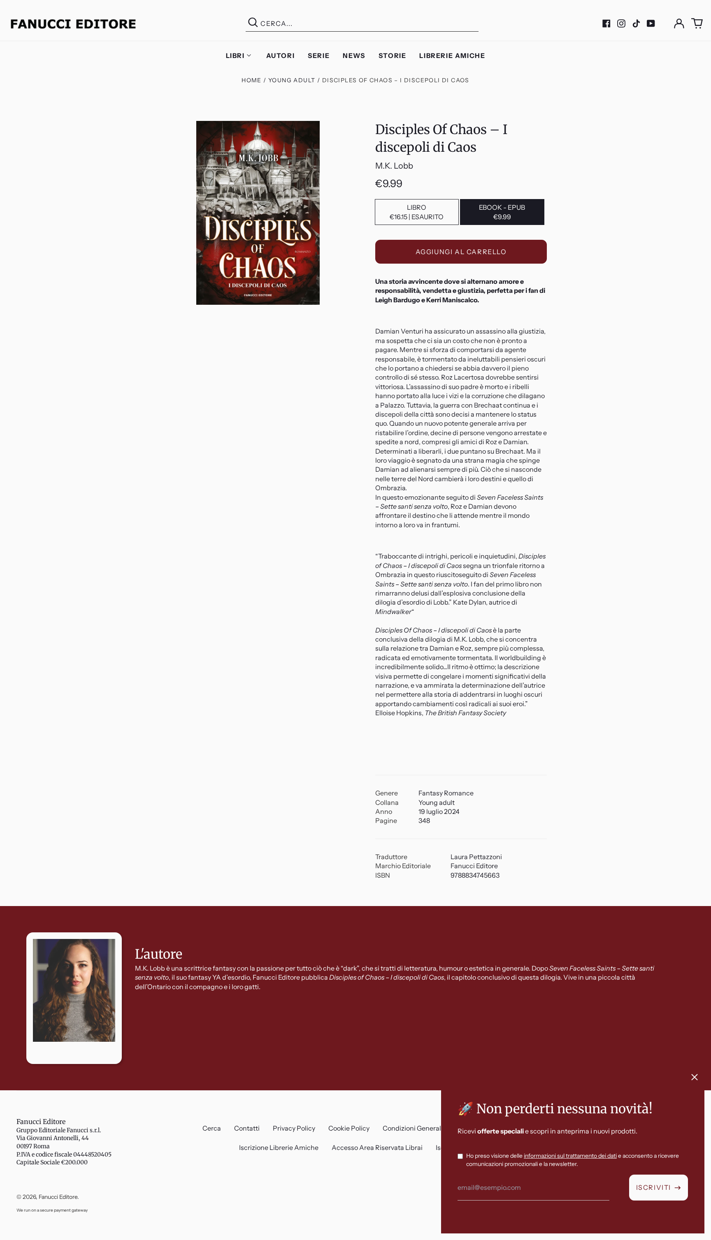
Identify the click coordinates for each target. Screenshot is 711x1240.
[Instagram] (621, 23)
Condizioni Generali (413, 1128)
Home (252, 80)
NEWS (354, 55)
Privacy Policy (294, 1128)
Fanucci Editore (40, 1121)
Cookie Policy (348, 1128)
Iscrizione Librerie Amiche (278, 1147)
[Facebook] (606, 23)
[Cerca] (253, 23)
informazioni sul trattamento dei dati (570, 1155)
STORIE (393, 55)
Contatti (247, 1128)
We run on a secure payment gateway (52, 1210)
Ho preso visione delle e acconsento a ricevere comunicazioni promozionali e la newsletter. (572, 1160)
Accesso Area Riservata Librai (377, 1147)
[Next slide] (698, 906)
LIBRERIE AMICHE (452, 55)
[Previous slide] (13, 906)
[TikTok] (636, 23)
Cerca (211, 1128)
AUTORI (280, 55)
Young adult (291, 80)
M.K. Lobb (394, 166)
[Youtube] (651, 23)
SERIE (319, 55)
